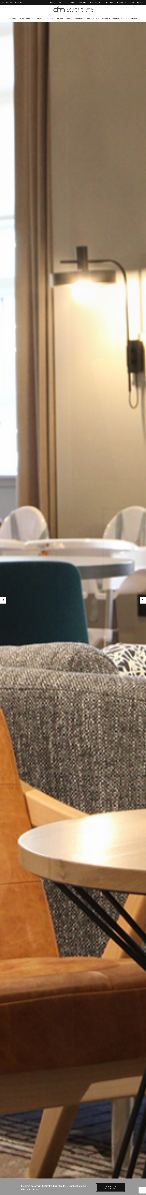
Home (52, 2)
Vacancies (121, 2)
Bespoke (49, 18)
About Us (109, 2)
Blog (131, 2)
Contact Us (6, 2)
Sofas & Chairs (63, 18)
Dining (96, 18)
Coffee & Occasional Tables (114, 18)
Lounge (39, 18)
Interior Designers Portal (90, 2)
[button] (143, 600)
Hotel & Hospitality (67, 2)
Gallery (134, 18)
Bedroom (12, 18)
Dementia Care (26, 18)
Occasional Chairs (81, 18)
